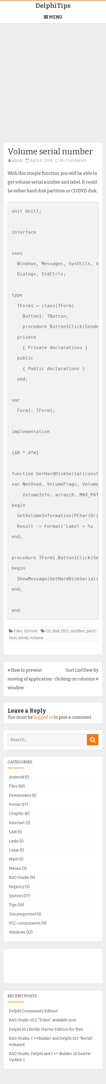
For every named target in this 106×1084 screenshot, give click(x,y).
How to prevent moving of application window (30, 679)
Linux (14, 850)
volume (36, 638)
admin (17, 160)
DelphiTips (53, 5)
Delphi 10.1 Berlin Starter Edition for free (46, 1029)
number (77, 631)
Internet (17, 823)
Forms (15, 804)
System (31, 631)
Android (16, 777)
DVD (65, 631)
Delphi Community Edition (33, 1011)
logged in (43, 717)
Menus (15, 868)
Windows (17, 932)
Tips (13, 905)
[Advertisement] (53, 86)
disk (56, 631)
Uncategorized (22, 914)
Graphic (16, 813)
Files (18, 631)
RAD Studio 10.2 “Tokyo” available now (42, 1020)
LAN (13, 832)
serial (23, 638)
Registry (16, 887)
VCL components (25, 923)
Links (14, 841)
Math (13, 859)
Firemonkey (20, 795)
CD (48, 631)
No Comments (73, 160)
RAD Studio (19, 877)
